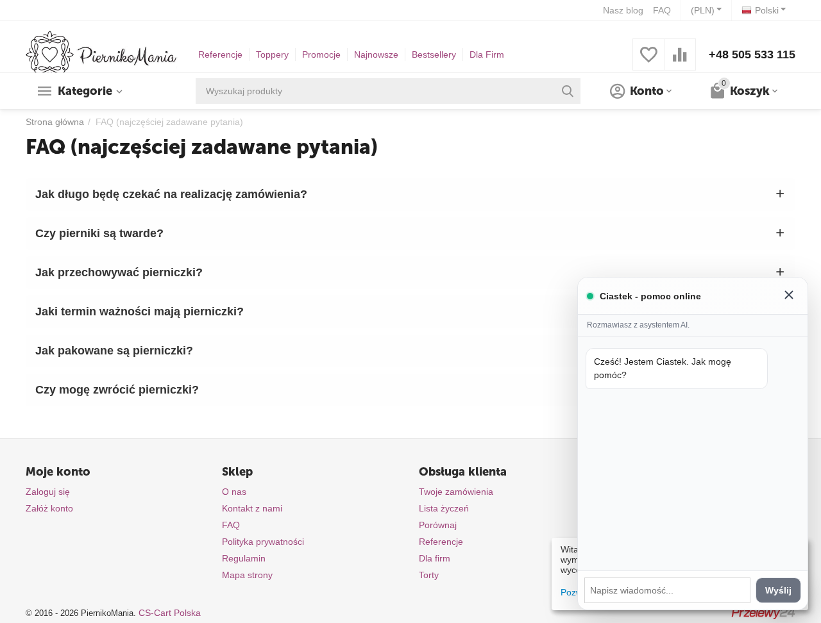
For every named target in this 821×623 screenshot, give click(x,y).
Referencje (220, 54)
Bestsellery (434, 54)
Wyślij (778, 590)
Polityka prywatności (263, 541)
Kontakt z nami (252, 508)
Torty (429, 575)
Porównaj (438, 525)
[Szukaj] (567, 91)
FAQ (662, 10)
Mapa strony (247, 575)
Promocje (321, 54)
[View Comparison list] (680, 61)
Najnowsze (376, 54)
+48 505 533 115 (752, 54)
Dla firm (434, 558)
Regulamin (244, 558)
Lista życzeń (444, 508)
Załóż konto (49, 508)
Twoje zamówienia (456, 491)
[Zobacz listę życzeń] (648, 61)
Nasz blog (623, 10)
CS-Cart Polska (170, 613)
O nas (234, 491)
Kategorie (85, 91)
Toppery (272, 54)
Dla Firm (487, 54)
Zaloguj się (48, 491)
